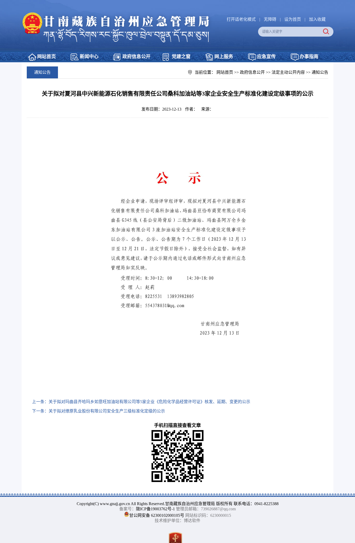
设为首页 (292, 19)
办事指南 (309, 56)
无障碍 (270, 19)
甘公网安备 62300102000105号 (156, 515)
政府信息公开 (136, 56)
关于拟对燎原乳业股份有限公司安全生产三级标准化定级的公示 (107, 411)
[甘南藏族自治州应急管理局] (119, 14)
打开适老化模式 (241, 19)
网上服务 (223, 56)
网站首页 (46, 56)
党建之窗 (181, 56)
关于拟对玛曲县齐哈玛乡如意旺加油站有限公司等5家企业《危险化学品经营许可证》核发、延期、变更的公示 (149, 401)
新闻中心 (89, 56)
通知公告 (320, 72)
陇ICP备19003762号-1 (155, 509)
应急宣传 (266, 56)
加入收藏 (317, 19)
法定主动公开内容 (288, 72)
